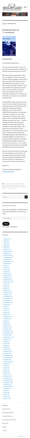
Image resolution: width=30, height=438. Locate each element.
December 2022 (8, 296)
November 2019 (8, 357)
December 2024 (8, 255)
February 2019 (8, 376)
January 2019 (7, 378)
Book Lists (5, 423)
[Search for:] (13, 197)
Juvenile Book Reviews (9, 419)
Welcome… (5, 405)
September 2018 (8, 386)
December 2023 (8, 280)
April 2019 (7, 372)
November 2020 (8, 333)
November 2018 (8, 382)
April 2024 (7, 271)
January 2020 (7, 353)
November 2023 (8, 282)
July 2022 (6, 306)
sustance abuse (15, 186)
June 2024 (7, 267)
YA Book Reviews (7, 416)
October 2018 (7, 384)
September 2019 (8, 361)
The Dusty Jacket (9, 183)
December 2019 (8, 355)
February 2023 (8, 292)
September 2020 (8, 337)
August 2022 (7, 304)
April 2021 (7, 323)
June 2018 (6, 392)
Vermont (4, 188)
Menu (25, 7)
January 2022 (7, 318)
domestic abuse (16, 185)
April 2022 (7, 312)
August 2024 (7, 263)
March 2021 (7, 325)
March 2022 (7, 314)
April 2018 (7, 396)
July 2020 (6, 341)
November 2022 (8, 298)
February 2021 (8, 327)
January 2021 (7, 329)
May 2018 (6, 394)
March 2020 (7, 349)
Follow (6, 224)
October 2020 (8, 335)
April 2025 (7, 247)
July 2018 (6, 390)
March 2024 (7, 273)
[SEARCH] (26, 196)
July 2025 (6, 241)
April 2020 (7, 347)
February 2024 (8, 275)
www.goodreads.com (8, 171)
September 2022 (8, 302)
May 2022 (6, 310)
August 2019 (7, 363)
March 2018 (7, 398)
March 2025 (7, 249)
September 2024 (8, 261)
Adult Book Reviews (8, 412)
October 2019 (7, 359)
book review (9, 185)
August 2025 (7, 239)
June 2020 (7, 343)
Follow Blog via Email (9, 205)
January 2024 (7, 277)
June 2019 (6, 368)
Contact (4, 430)
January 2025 (7, 253)
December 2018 (8, 380)
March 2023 (7, 290)
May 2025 (6, 245)
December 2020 (8, 331)
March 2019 (7, 374)
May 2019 (6, 370)
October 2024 (8, 259)
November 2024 (8, 257)
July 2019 (6, 365)
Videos (4, 427)
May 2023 (6, 286)
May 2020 (6, 345)
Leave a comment (12, 188)
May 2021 (6, 320)
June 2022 (7, 308)
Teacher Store (6, 409)
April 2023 (7, 288)
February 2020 (8, 351)
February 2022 (8, 316)
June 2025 (7, 243)
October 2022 (8, 300)
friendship (9, 186)
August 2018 (7, 388)
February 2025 (8, 251)
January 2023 (7, 294)
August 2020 (7, 339)
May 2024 (6, 269)
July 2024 (6, 265)
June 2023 (7, 284)
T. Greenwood (23, 186)
